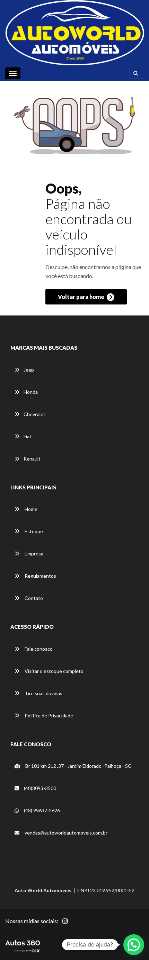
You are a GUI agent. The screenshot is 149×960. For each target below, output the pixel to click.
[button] (133, 944)
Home (30, 509)
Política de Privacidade (48, 715)
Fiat (28, 436)
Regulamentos (40, 576)
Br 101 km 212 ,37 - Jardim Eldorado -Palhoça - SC (77, 766)
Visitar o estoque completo (54, 671)
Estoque (33, 531)
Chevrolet (34, 414)
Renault (32, 459)
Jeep (29, 370)
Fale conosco (38, 649)
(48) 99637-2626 (41, 810)
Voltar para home (81, 296)
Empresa (33, 553)
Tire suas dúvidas (43, 693)
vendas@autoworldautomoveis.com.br (65, 833)
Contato (33, 598)
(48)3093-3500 (39, 788)
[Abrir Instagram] (70, 925)
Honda (31, 392)
